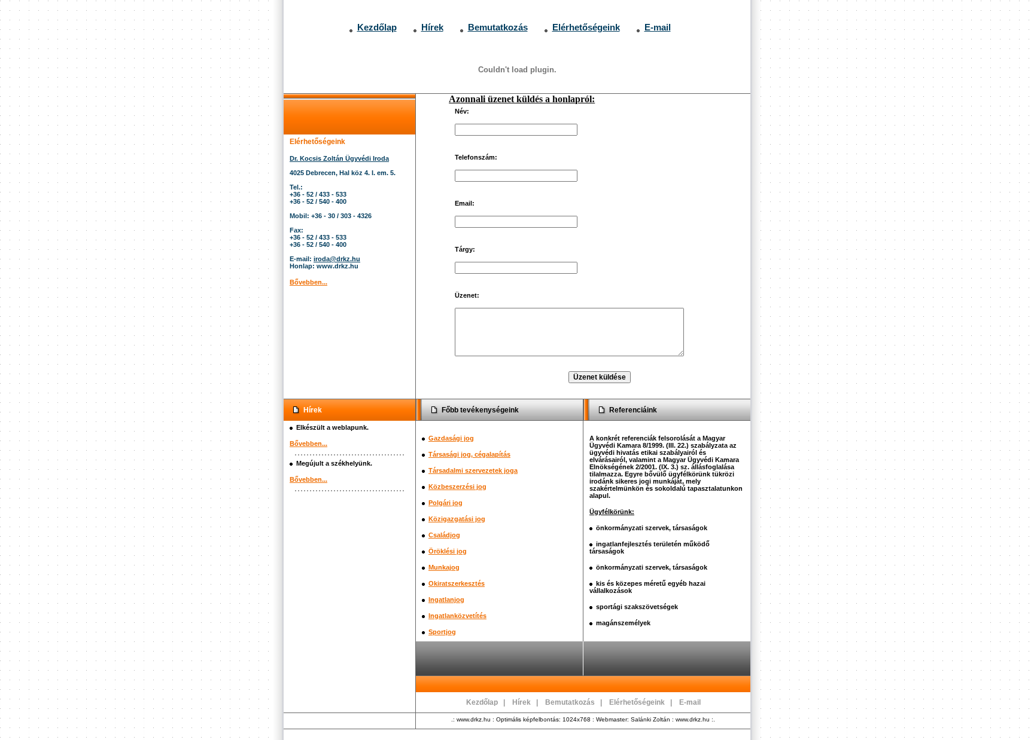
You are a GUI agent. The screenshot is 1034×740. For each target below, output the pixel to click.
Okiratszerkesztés (456, 583)
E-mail (657, 27)
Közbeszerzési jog (457, 486)
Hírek (432, 27)
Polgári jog (445, 502)
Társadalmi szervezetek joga (473, 470)
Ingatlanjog (446, 599)
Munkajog (444, 567)
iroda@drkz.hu (337, 258)
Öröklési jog (447, 551)
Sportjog (442, 631)
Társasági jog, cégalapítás (469, 454)
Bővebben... (308, 282)
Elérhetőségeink (586, 27)
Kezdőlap (377, 27)
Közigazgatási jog (456, 518)
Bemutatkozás (498, 27)
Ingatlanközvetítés (457, 615)
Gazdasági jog (451, 438)
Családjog (444, 535)
